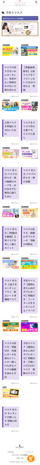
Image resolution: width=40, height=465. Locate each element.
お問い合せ (20, 458)
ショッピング (29, 452)
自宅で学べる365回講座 (20, 455)
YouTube (11, 452)
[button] (36, 356)
